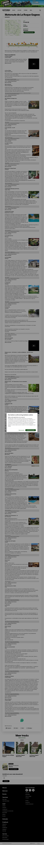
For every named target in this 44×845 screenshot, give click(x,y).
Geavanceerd (21, 430)
